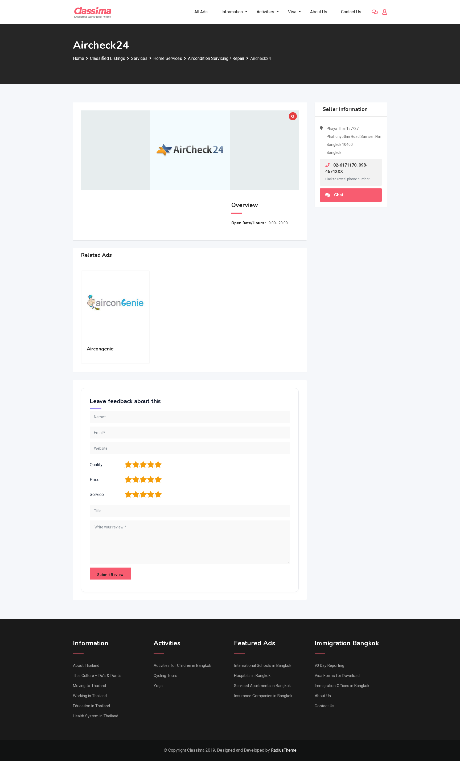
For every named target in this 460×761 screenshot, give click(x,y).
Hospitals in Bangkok (252, 675)
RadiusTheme (284, 750)
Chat (338, 194)
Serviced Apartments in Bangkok (262, 685)
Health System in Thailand (95, 716)
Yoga (158, 685)
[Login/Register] (384, 12)
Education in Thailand (91, 706)
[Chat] (375, 12)
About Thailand (86, 665)
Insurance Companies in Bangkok (263, 695)
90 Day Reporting (329, 665)
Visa (292, 11)
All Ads (201, 11)
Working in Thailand (90, 695)
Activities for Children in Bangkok (182, 665)
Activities (265, 11)
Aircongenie (100, 349)
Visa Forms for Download (337, 675)
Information (232, 11)
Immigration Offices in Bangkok (342, 685)
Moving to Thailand (89, 685)
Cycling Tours (165, 675)
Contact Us (351, 11)
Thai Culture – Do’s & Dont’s (97, 675)
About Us (318, 11)
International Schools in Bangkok (262, 665)
